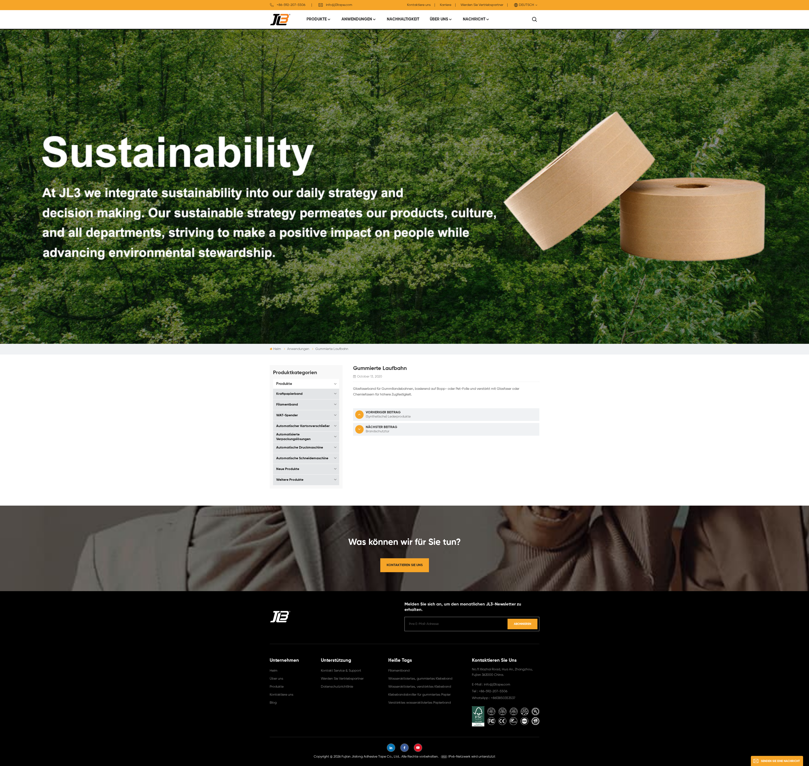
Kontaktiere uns (419, 5)
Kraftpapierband (289, 394)
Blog (273, 702)
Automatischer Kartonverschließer (303, 426)
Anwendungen (357, 19)
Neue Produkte (287, 469)
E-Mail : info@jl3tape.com (491, 684)
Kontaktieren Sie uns (405, 565)
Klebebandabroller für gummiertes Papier (419, 694)
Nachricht (474, 19)
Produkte (317, 19)
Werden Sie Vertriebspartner (482, 5)
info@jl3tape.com (339, 5)
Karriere (445, 5)
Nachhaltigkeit (403, 19)
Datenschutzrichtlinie (337, 686)
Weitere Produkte (289, 480)
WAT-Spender (287, 415)
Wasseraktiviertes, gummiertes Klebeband (420, 678)
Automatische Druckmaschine (299, 447)
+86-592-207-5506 (291, 5)
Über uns (439, 19)
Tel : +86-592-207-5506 (489, 691)
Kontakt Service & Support (341, 670)
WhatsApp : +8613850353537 (493, 698)
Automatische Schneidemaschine (302, 458)
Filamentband (287, 404)
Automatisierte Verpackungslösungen (293, 437)
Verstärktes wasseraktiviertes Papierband (419, 702)
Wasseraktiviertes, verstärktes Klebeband (419, 686)
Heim (277, 349)
